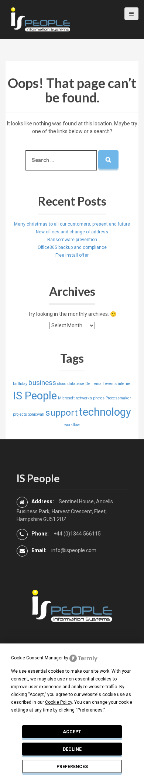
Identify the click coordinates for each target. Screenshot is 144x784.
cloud (61, 383)
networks (84, 398)
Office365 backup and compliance (72, 247)
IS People (35, 395)
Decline (72, 749)
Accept (72, 731)
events (111, 383)
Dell (89, 383)
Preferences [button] (90, 710)
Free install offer (72, 255)
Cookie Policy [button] (58, 702)
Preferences (72, 766)
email (99, 383)
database (76, 383)
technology (105, 412)
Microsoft (66, 398)
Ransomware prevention (72, 239)
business (42, 382)
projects (20, 414)
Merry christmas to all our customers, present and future (72, 224)
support (61, 412)
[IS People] (40, 19)
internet (124, 383)
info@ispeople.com (73, 550)
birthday (20, 383)
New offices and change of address (72, 231)
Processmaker (118, 398)
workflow (72, 424)
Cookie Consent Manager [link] (37, 657)
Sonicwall (36, 414)
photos (98, 398)
